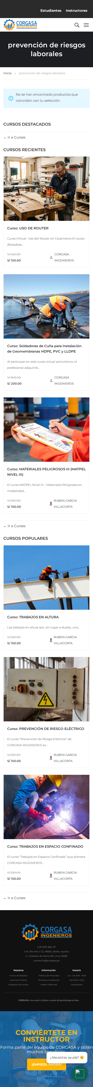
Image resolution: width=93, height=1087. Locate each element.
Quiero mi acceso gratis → (46, 593)
